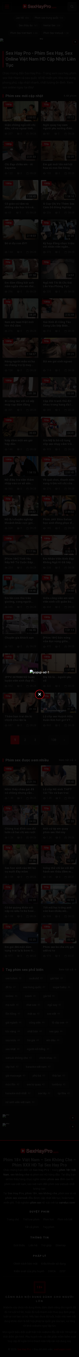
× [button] (39, 694)
